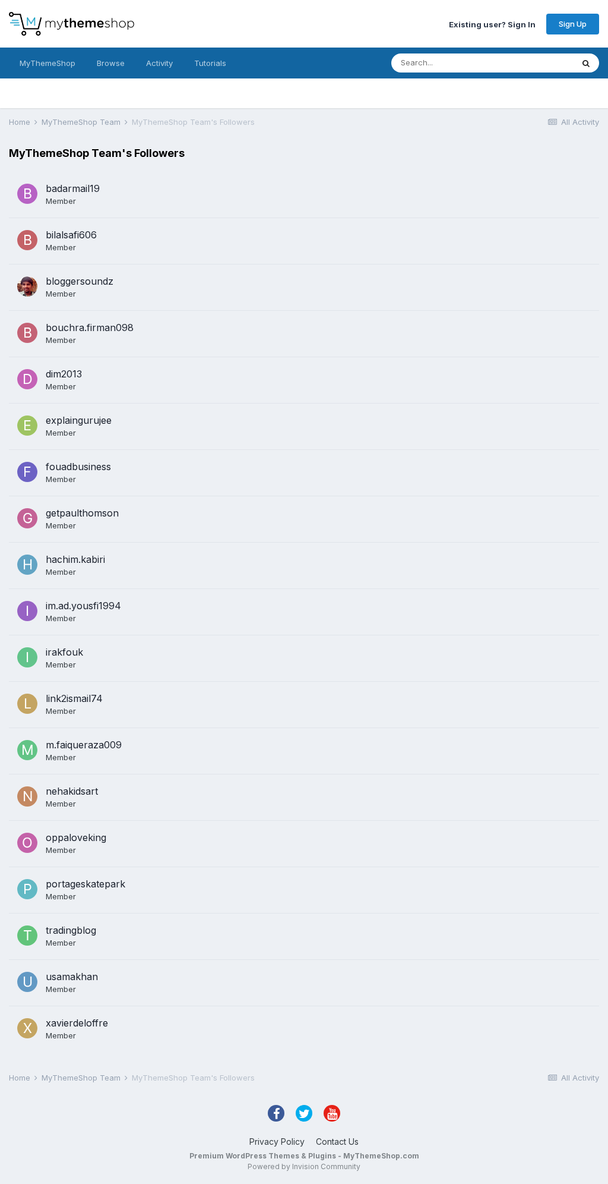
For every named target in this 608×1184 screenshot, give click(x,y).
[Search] (586, 63)
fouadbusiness (78, 467)
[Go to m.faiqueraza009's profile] (27, 750)
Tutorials (210, 63)
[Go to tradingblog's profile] (27, 935)
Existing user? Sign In (492, 24)
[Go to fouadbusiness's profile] (27, 472)
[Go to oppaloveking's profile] (27, 843)
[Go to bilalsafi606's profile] (27, 240)
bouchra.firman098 (90, 327)
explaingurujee (79, 420)
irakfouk (64, 652)
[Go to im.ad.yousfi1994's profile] (27, 611)
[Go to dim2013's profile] (27, 379)
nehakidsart (72, 791)
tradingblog (71, 930)
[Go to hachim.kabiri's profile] (27, 565)
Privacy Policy (277, 1141)
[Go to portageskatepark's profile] (27, 889)
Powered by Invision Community (304, 1166)
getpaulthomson (82, 513)
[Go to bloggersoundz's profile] (27, 286)
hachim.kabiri (75, 559)
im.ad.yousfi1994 (83, 606)
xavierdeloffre (77, 1023)
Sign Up (573, 24)
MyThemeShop (47, 63)
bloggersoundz (79, 281)
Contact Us (337, 1141)
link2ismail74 (74, 698)
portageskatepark (85, 884)
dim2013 (64, 374)
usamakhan (72, 977)
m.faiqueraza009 (84, 745)
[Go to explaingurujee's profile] (27, 425)
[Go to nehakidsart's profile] (27, 796)
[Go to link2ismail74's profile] (27, 704)
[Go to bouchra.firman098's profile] (27, 333)
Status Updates (530, 62)
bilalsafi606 (71, 235)
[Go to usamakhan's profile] (27, 982)
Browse (111, 63)
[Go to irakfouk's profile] (27, 657)
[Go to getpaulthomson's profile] (27, 518)
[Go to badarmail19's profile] (27, 194)
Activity (159, 63)
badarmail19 (73, 188)
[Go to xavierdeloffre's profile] (27, 1028)
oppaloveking (76, 837)
